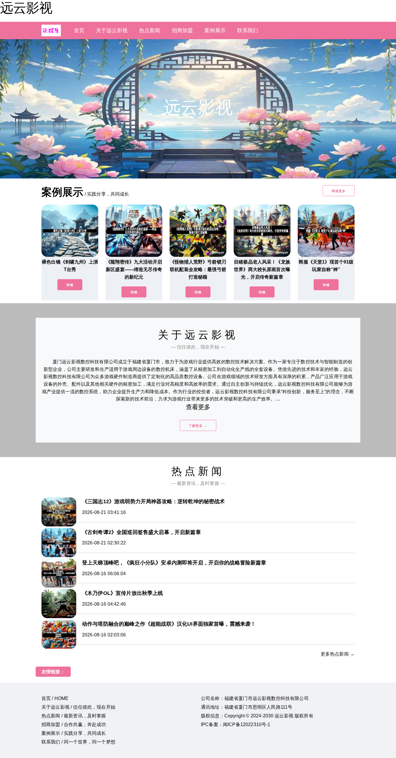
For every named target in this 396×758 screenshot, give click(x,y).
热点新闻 (149, 30)
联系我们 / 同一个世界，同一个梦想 (78, 741)
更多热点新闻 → (338, 653)
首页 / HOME (54, 698)
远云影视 (26, 7)
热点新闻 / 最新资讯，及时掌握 (73, 715)
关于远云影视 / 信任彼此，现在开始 (78, 707)
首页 (79, 30)
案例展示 (215, 30)
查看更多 (198, 407)
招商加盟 (182, 30)
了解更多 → (198, 425)
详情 (69, 285)
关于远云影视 (112, 30)
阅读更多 (339, 191)
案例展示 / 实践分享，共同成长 (73, 733)
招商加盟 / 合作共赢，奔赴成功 (73, 724)
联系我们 (247, 30)
